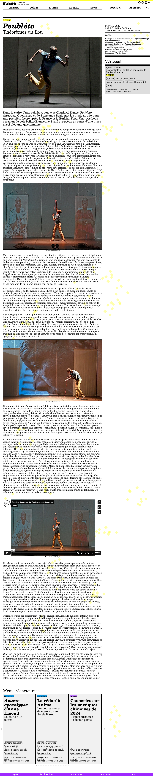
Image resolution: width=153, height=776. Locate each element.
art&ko (74, 7)
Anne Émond (11, 753)
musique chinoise (80, 749)
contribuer (76, 774)
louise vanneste (115, 82)
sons (93, 7)
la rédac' (42, 749)
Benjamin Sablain (120, 28)
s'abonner (106, 774)
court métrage (45, 746)
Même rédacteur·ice (21, 691)
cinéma (14, 7)
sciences (129, 82)
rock (89, 753)
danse (110, 78)
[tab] (36, 765)
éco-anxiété (11, 746)
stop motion (44, 753)
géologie (140, 82)
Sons (74, 696)
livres (53, 7)
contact (134, 774)
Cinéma (10, 696)
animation (51, 742)
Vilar (133, 78)
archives (135, 7)
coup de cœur (56, 749)
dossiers (115, 7)
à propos (17, 774)
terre (109, 85)
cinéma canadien (13, 742)
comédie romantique (15, 749)
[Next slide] (104, 729)
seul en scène (122, 78)
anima (41, 742)
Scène (8, 20)
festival (58, 746)
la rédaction (46, 774)
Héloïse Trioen (131, 89)
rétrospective (78, 753)
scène (34, 7)
